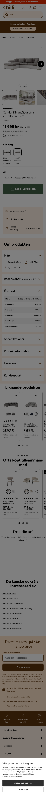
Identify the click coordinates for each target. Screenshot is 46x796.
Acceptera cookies (23, 783)
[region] (23, 777)
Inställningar (23, 789)
